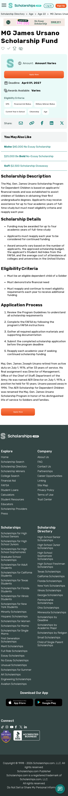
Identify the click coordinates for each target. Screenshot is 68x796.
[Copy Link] (31, 123)
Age (31, 14)
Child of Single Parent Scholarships (50, 644)
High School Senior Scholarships (48, 538)
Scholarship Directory (13, 14)
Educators (7, 504)
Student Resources (12, 499)
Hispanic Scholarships (14, 616)
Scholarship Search (12, 461)
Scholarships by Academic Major (47, 626)
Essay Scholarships (13, 655)
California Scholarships (51, 576)
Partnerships (45, 471)
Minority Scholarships (14, 611)
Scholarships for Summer (16, 669)
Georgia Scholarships (50, 595)
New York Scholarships (51, 585)
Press (4, 513)
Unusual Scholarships (14, 665)
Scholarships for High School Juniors (14, 543)
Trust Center (44, 499)
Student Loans (10, 490)
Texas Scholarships (49, 571)
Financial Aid (8, 480)
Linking (41, 480)
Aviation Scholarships (14, 683)
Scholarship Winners (13, 471)
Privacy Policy (45, 490)
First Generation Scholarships (10, 640)
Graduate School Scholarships (11, 558)
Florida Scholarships (49, 581)
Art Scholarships (11, 674)
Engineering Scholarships (16, 679)
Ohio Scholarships (48, 607)
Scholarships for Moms (15, 625)
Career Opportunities (49, 475)
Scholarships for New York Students (14, 605)
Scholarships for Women (15, 621)
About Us (43, 457)
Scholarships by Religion (52, 632)
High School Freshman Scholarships (51, 565)
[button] (3, 48)
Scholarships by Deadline (47, 618)
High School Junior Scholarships (48, 546)
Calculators (7, 494)
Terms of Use (45, 494)
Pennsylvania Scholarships (45, 601)
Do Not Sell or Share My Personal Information (34, 787)
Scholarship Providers (14, 508)
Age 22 (42, 14)
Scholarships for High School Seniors (14, 535)
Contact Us (44, 466)
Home (5, 457)
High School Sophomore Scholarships (45, 556)
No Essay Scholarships (15, 660)
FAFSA (5, 485)
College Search (10, 475)
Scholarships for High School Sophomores (14, 550)
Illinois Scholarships (49, 590)
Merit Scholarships (12, 646)
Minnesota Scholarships (51, 612)
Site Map (42, 485)
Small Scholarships (48, 637)
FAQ (39, 461)
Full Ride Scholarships (14, 650)
